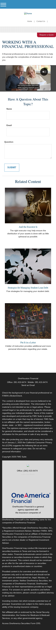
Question (8, 142)
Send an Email (28, 474)
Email (9, 125)
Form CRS (35, 623)
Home (29, 21)
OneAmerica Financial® (27, 516)
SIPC (50, 531)
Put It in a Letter (28, 342)
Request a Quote (46, 35)
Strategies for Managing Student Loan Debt (28, 287)
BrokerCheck (16, 396)
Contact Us (40, 21)
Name (9, 109)
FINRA (44, 531)
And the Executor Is (28, 226)
